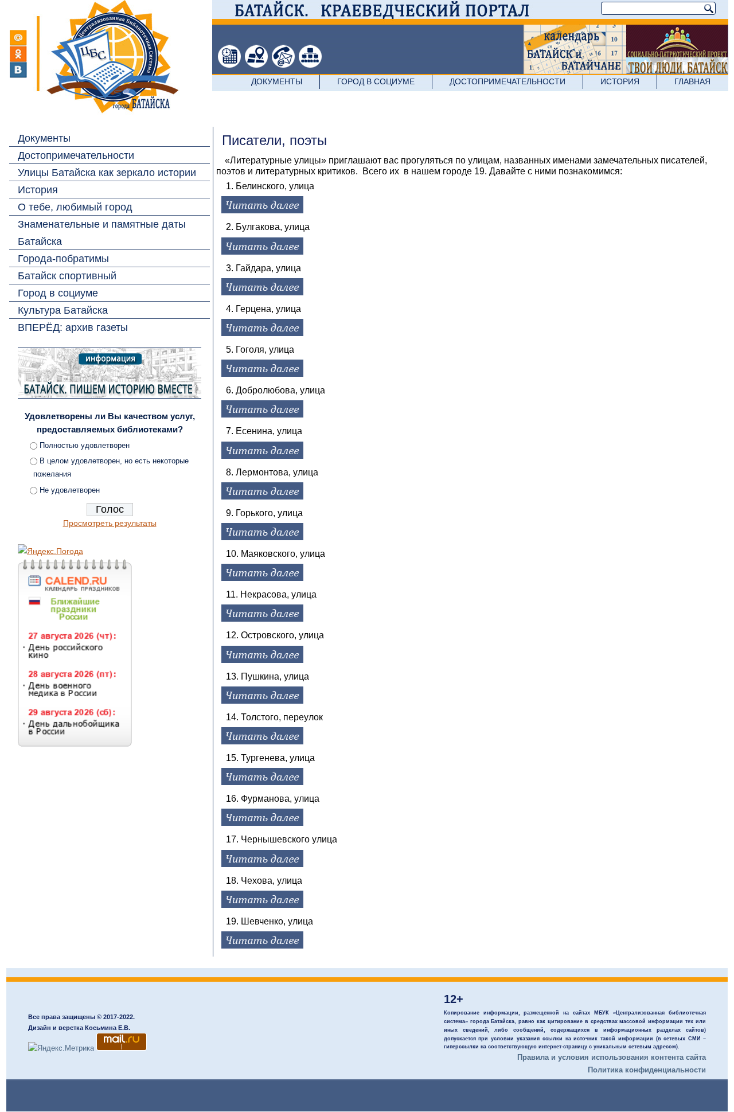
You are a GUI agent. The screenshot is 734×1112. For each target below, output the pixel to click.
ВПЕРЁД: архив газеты (73, 327)
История (619, 81)
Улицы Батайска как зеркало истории (107, 172)
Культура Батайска (63, 310)
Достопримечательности (507, 81)
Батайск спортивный (67, 276)
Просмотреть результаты (110, 523)
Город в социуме (376, 81)
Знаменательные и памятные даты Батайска (102, 233)
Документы (276, 81)
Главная (692, 81)
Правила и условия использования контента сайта (611, 1057)
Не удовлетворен (70, 490)
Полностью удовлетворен (85, 445)
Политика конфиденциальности (647, 1070)
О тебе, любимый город (75, 207)
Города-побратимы (63, 258)
